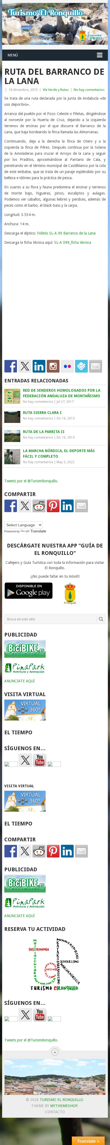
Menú (12, 55)
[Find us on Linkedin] (39, 366)
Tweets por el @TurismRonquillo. (31, 481)
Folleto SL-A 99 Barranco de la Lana (66, 233)
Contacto (55, 1112)
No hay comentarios (89, 90)
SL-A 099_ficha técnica (72, 242)
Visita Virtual (19, 786)
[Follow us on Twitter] (24, 366)
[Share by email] (81, 505)
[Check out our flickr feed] (67, 366)
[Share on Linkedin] (67, 505)
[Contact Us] (95, 366)
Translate (38, 531)
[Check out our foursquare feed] (81, 366)
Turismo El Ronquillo (61, 1100)
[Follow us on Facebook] (10, 366)
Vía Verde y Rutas (56, 90)
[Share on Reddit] (39, 505)
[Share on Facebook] (10, 505)
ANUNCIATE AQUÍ (19, 681)
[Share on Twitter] (24, 505)
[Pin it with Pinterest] (53, 505)
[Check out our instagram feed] (53, 366)
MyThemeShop (63, 1106)
